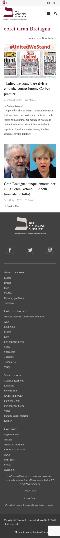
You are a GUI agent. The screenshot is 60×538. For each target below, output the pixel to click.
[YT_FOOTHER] (50, 250)
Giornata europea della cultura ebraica (24, 316)
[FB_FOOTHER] (10, 250)
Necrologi (9, 469)
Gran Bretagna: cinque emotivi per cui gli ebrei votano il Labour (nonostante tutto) (29, 188)
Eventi (7, 277)
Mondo (32, 99)
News (7, 454)
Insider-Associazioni (14, 449)
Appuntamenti (11, 434)
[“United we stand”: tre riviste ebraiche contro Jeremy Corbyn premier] (30, 61)
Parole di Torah (12, 400)
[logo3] (15, 13)
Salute (7, 346)
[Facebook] (48, 3)
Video (7, 410)
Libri (6, 336)
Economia (9, 326)
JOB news (9, 459)
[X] (54, 3)
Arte (6, 321)
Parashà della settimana (16, 415)
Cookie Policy (30, 497)
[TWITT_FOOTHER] (30, 250)
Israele (7, 282)
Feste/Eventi (10, 390)
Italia (6, 287)
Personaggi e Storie (14, 298)
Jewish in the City (13, 395)
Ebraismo (9, 385)
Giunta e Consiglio (14, 444)
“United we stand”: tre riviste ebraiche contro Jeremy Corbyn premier (27, 88)
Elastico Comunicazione (44, 532)
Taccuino (9, 303)
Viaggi (7, 366)
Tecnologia (10, 361)
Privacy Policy (30, 490)
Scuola (7, 464)
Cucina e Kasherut (14, 380)
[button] (4, 2)
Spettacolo (9, 351)
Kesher (8, 420)
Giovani (8, 439)
